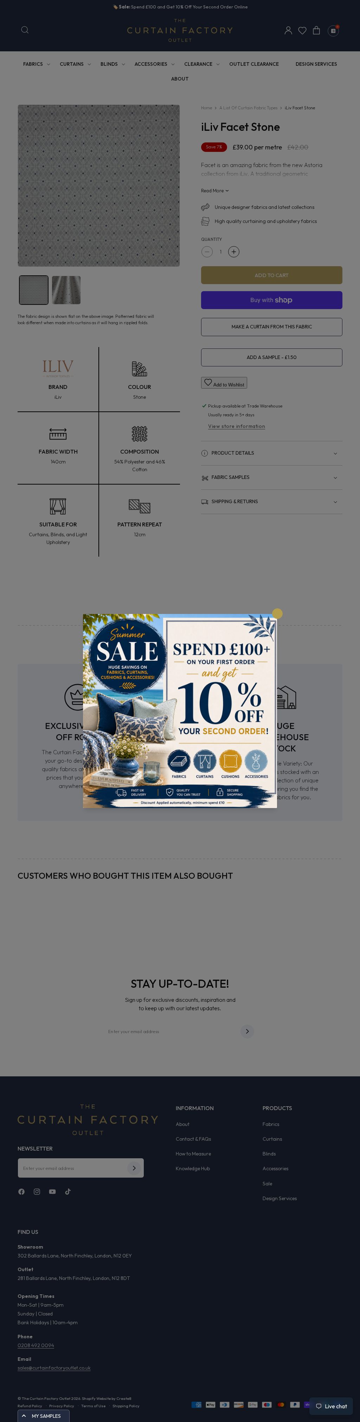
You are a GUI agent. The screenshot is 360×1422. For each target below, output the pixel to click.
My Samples (46, 1416)
